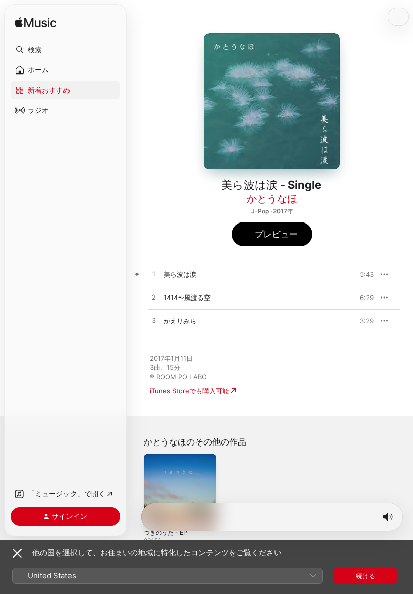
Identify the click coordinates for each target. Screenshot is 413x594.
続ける (365, 576)
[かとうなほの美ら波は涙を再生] (154, 274)
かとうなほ (272, 199)
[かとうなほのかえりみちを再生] (154, 320)
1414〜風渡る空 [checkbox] (187, 297)
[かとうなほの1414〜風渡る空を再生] (154, 297)
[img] (35, 23)
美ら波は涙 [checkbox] (180, 274)
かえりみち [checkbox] (180, 321)
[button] (65, 49)
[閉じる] (17, 553)
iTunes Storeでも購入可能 (189, 391)
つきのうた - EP (165, 532)
